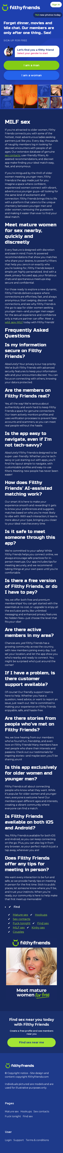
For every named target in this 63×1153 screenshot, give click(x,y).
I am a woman (31, 75)
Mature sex (20, 914)
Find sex (43, 923)
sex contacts (12, 155)
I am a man (31, 65)
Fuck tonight (21, 923)
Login (8, 1140)
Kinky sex (38, 927)
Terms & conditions (37, 1140)
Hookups (41, 914)
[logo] (20, 8)
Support (18, 1140)
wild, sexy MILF (14, 322)
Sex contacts (21, 919)
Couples (18, 932)
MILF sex (19, 927)
